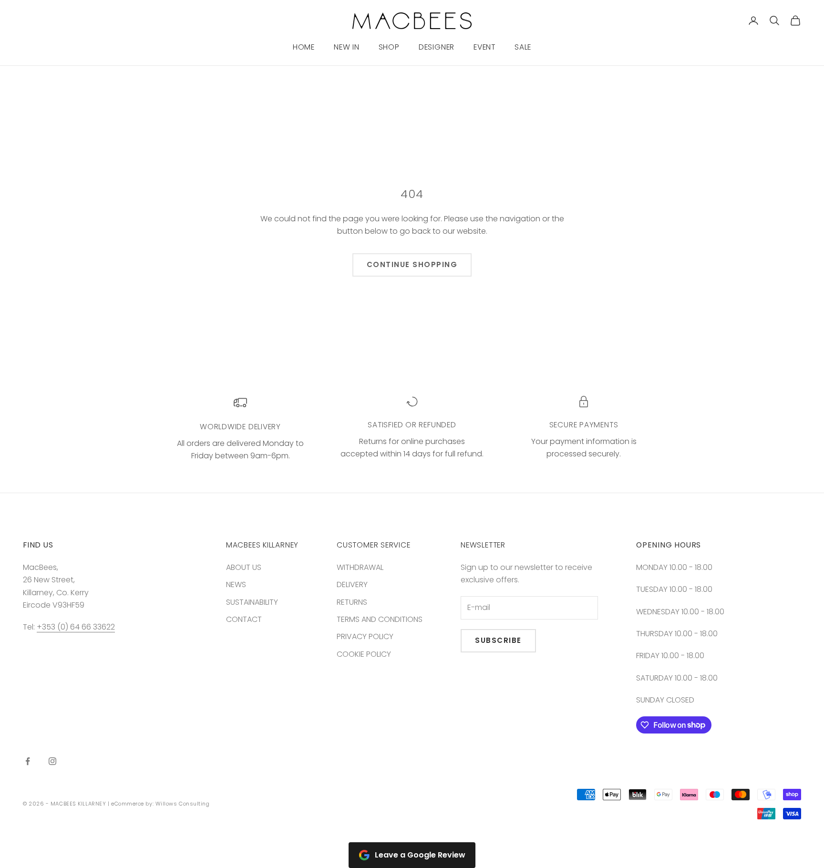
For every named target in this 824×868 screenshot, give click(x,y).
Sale (523, 47)
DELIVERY (352, 584)
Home (304, 47)
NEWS (236, 584)
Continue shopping (412, 264)
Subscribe (498, 640)
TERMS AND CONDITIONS (379, 619)
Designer (436, 47)
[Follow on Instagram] (52, 761)
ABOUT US (243, 567)
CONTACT (244, 619)
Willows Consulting (182, 803)
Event (484, 47)
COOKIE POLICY (364, 654)
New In (347, 47)
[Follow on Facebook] (27, 761)
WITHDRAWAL (360, 567)
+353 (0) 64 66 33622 (76, 626)
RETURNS (352, 602)
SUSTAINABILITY (252, 602)
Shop (389, 47)
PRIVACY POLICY (365, 636)
